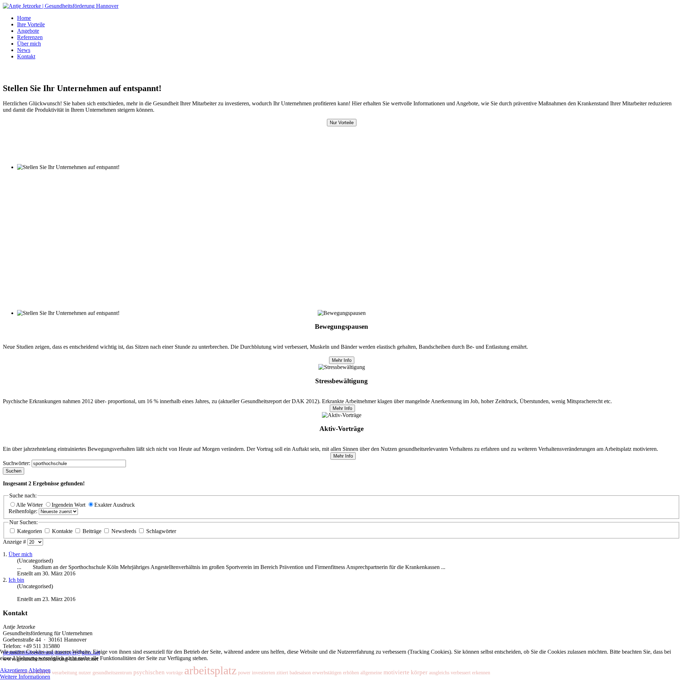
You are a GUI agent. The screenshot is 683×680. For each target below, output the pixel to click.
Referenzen (30, 37)
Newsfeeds (124, 531)
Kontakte (62, 531)
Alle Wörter (30, 505)
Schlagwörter (160, 531)
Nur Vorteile (342, 122)
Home (24, 18)
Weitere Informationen (25, 677)
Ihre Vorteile (31, 24)
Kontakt (26, 56)
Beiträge (92, 531)
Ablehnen (39, 670)
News (23, 50)
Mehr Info (341, 360)
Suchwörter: (17, 463)
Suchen (13, 471)
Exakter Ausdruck (114, 505)
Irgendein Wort (69, 505)
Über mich (29, 44)
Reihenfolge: (24, 511)
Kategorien (29, 531)
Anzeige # (15, 542)
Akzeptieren (13, 670)
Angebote (28, 31)
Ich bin (16, 580)
